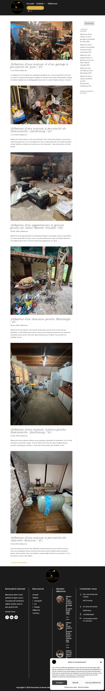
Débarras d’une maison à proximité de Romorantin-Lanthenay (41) (38, 130)
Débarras (52, 4)
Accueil (30, 4)
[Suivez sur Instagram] (16, 617)
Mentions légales (83, 687)
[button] (101, 662)
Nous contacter (35, 8)
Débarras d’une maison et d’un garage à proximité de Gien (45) (39, 66)
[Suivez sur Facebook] (7, 617)
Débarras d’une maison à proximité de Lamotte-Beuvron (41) (38, 539)
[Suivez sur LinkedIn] (11, 617)
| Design (36, 607)
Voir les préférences (93, 683)
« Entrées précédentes (18, 563)
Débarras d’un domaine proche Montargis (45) (40, 320)
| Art (35, 604)
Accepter (59, 683)
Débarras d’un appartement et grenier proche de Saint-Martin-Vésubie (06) (37, 227)
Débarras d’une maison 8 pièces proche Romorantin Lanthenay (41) (38, 431)
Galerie (40, 4)
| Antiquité (37, 601)
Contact (36, 613)
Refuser (76, 683)
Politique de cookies (70, 687)
